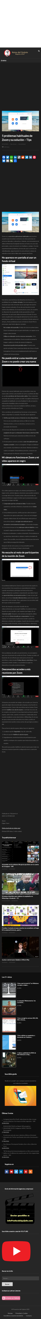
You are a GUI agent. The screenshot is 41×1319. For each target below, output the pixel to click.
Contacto (29, 1315)
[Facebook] (7, 1172)
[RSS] (30, 1172)
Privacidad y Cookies (21, 1313)
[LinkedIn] (21, 1172)
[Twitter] (16, 1172)
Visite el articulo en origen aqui (11, 828)
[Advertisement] (20, 23)
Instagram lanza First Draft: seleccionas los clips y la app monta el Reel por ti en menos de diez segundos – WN (19, 1120)
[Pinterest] (26, 1172)
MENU (4, 60)
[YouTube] (11, 1172)
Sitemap (10, 1313)
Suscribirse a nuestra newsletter (13, 1315)
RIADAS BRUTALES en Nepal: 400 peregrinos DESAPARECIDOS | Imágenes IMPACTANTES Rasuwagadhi (17, 1128)
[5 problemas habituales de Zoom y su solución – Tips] (20, 852)
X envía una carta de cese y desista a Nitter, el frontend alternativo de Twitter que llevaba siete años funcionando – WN (21, 1137)
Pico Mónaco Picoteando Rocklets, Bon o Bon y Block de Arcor (20, 1145)
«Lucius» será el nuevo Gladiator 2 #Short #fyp (15, 960)
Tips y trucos (13, 144)
